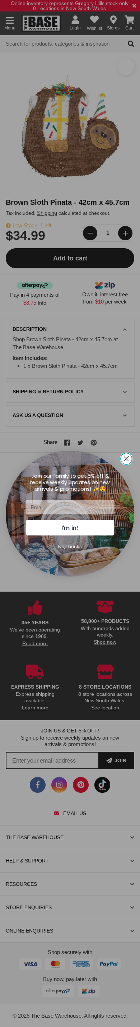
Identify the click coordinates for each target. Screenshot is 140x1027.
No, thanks (69, 546)
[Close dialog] (126, 458)
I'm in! (70, 527)
